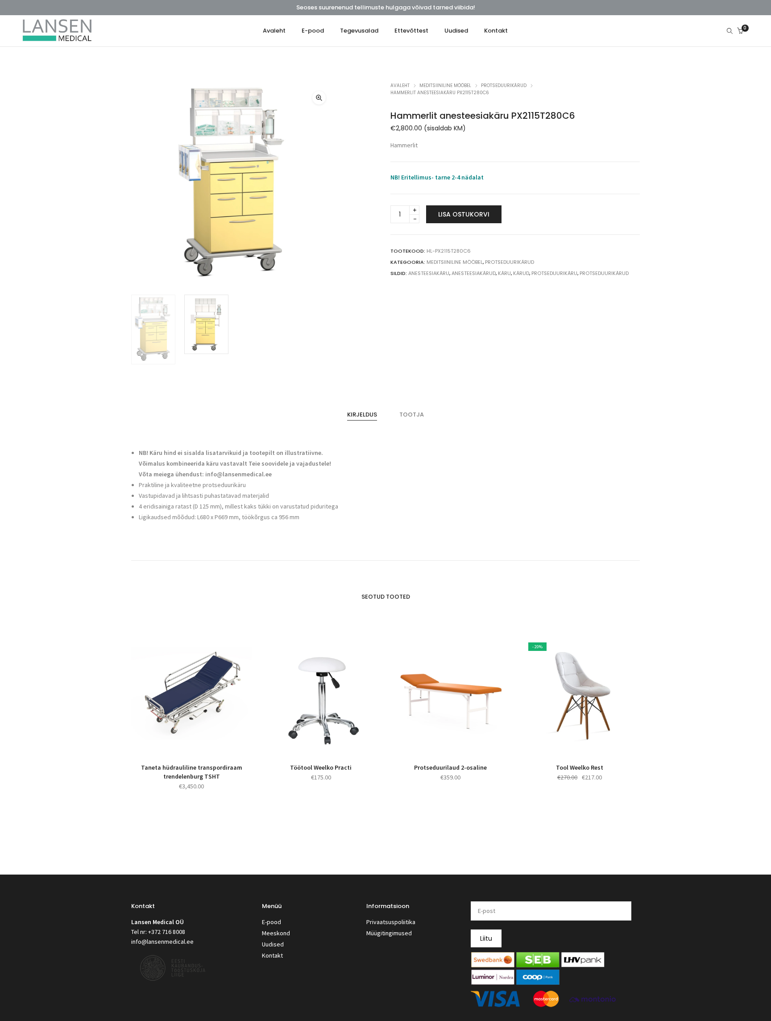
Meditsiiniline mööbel (445, 85)
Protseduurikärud (503, 85)
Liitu (486, 938)
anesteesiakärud (474, 273)
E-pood (271, 922)
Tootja (411, 414)
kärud (521, 273)
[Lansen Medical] (57, 37)
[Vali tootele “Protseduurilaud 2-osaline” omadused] (440, 742)
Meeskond (276, 933)
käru (504, 273)
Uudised (273, 944)
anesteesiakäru (428, 273)
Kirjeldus (362, 414)
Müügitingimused (389, 933)
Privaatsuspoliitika (390, 922)
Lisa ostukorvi (463, 214)
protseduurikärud (604, 273)
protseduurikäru (554, 273)
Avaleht (400, 85)
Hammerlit (404, 145)
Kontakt (272, 955)
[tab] (362, 415)
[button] (319, 97)
